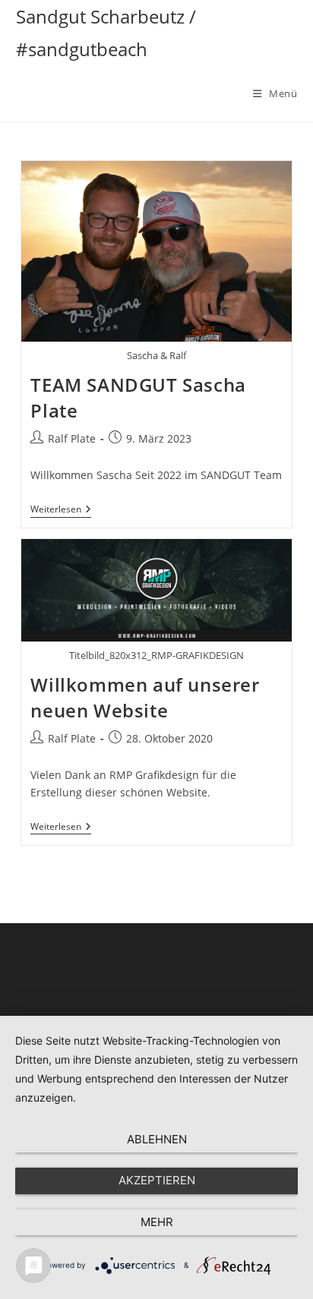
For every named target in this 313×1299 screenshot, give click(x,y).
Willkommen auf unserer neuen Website (144, 697)
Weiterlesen (60, 510)
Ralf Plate (72, 438)
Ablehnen (157, 1139)
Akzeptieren (157, 1180)
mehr (157, 1222)
